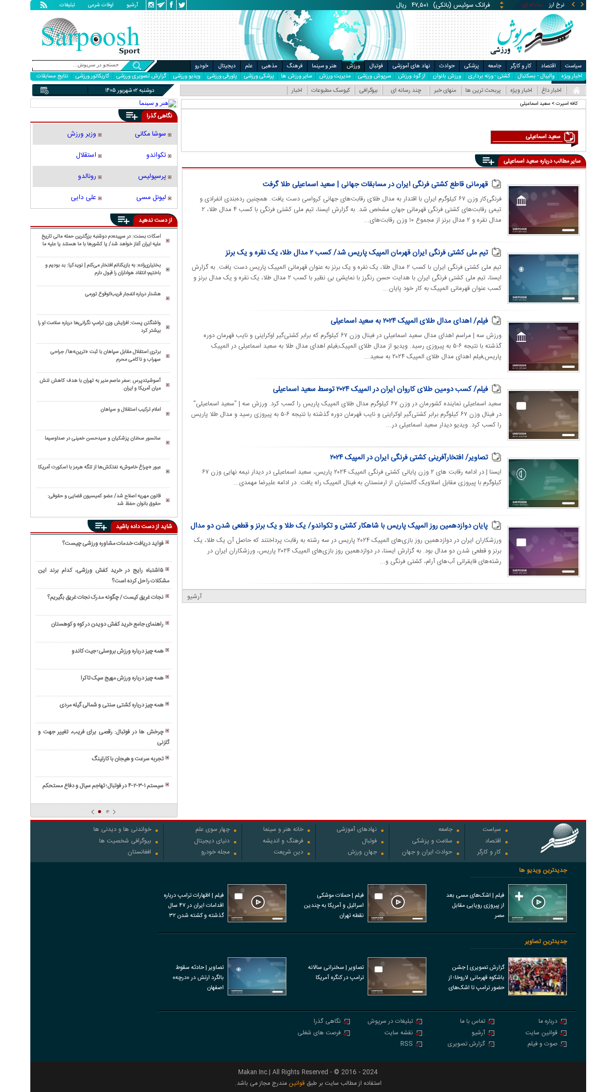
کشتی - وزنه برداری (489, 76)
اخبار (297, 90)
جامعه (494, 66)
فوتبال (376, 66)
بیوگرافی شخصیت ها (125, 842)
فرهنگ (295, 66)
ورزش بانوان (447, 76)
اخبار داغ (551, 90)
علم (249, 66)
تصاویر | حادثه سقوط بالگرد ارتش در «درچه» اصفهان (198, 977)
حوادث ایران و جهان (427, 853)
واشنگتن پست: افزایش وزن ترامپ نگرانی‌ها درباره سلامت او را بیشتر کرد (99, 327)
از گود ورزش (411, 76)
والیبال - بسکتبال (535, 76)
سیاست (573, 66)
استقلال (86, 155)
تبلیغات (67, 6)
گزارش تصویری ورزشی (141, 76)
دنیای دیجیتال (212, 842)
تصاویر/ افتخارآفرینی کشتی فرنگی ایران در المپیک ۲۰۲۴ (409, 458)
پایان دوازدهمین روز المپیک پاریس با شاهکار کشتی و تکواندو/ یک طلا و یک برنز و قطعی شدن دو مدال (339, 526)
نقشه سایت (399, 1033)
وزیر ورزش (81, 134)
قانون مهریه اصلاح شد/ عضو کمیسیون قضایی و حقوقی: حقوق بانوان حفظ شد (104, 500)
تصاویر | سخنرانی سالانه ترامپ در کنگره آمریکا (336, 972)
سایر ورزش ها (296, 76)
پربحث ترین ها (483, 90)
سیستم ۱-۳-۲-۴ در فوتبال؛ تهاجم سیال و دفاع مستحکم (103, 786)
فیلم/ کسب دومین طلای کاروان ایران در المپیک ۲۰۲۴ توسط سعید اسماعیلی (380, 389)
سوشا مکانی (150, 134)
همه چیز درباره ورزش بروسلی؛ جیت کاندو (118, 651)
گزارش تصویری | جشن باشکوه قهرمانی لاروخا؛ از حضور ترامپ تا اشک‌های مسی (476, 978)
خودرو (201, 66)
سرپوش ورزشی (374, 76)
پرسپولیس (152, 176)
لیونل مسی (151, 197)
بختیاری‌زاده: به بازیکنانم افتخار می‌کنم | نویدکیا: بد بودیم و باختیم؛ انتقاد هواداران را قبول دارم (103, 269)
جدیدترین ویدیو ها (543, 871)
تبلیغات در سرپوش (390, 1022)
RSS (406, 1045)
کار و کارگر (521, 66)
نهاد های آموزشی (411, 66)
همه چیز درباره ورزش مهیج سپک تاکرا (122, 678)
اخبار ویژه (572, 76)
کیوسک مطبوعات (330, 90)
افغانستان (139, 853)
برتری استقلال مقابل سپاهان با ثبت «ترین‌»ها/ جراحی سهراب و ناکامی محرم (106, 356)
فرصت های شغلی (319, 1033)
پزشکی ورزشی (259, 76)
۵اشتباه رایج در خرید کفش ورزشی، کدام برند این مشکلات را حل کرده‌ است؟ (103, 575)
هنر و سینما (324, 66)
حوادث (447, 66)
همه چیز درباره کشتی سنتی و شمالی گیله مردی (112, 705)
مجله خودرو (215, 853)
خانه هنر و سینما (283, 830)
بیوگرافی (368, 90)
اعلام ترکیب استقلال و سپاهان (131, 410)
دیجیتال (227, 66)
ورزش (353, 66)
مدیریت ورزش (335, 76)
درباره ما (548, 1022)
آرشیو (132, 6)
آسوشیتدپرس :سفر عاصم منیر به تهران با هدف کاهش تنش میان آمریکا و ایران (100, 384)
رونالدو (87, 176)
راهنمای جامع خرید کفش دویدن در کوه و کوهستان (107, 624)
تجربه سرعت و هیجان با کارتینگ (128, 759)
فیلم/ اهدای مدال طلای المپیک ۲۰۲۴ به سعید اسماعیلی (409, 321)
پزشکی (471, 66)
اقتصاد (548, 66)
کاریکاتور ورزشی (92, 76)
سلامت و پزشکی (432, 842)
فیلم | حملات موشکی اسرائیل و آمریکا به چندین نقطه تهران (334, 905)
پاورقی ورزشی (222, 76)
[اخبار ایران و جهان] (531, 58)
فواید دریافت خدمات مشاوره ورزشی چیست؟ (113, 543)
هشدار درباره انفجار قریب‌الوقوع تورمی (123, 294)
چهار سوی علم (212, 830)
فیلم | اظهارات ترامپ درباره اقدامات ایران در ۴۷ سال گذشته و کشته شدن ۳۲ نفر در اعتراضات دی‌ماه (194, 906)
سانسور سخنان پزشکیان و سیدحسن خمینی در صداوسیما (103, 438)
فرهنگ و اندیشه (283, 842)
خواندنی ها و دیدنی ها (122, 830)
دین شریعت (288, 853)
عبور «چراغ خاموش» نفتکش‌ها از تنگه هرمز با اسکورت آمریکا (99, 467)
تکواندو (156, 155)
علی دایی (83, 197)
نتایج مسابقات (52, 76)
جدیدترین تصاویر (546, 942)
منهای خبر (445, 90)
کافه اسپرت (567, 104)
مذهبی (269, 66)
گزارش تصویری (466, 1045)
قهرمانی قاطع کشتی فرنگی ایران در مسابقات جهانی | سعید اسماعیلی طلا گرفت (375, 184)
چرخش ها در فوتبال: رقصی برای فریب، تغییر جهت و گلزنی (103, 737)
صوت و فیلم (542, 1045)
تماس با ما (472, 1022)
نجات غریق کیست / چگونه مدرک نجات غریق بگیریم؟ (105, 597)
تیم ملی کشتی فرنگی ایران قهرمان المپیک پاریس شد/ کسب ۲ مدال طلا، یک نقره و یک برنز (357, 253)
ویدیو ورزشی (186, 76)
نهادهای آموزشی (356, 830)
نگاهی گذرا (327, 1022)
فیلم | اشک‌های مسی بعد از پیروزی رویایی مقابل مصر (475, 905)
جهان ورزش (362, 853)
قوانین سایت (541, 1033)
